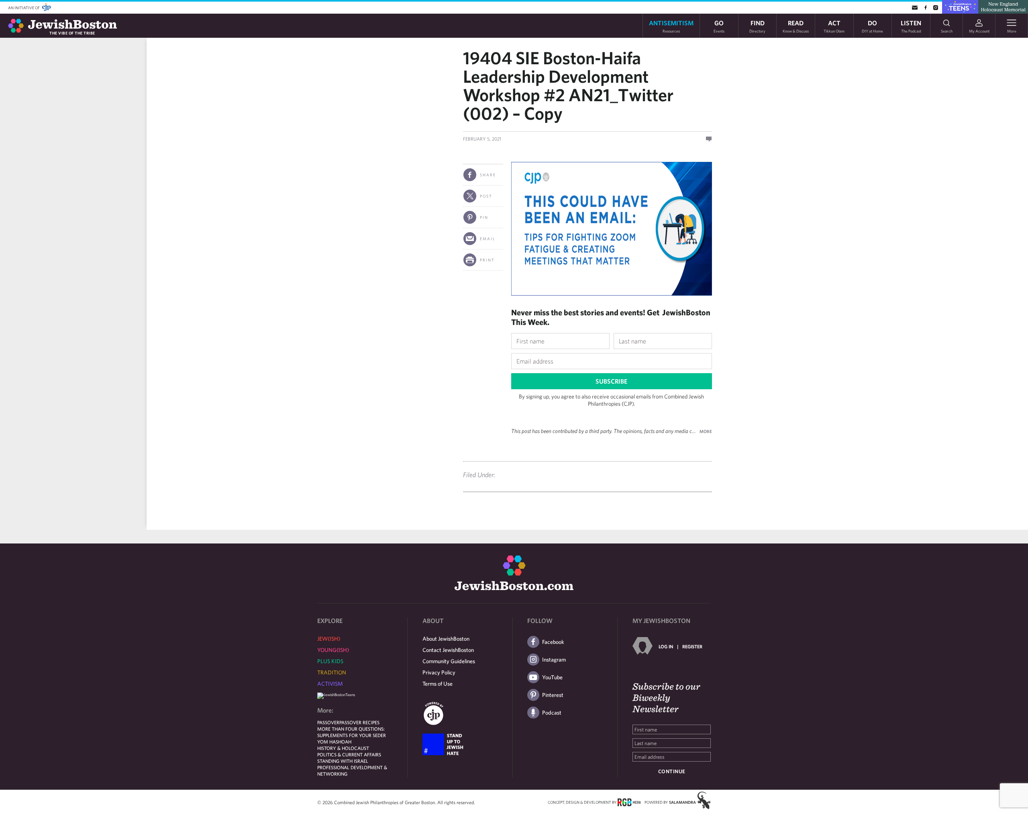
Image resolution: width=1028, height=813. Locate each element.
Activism (330, 683)
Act (834, 26)
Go (719, 26)
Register (692, 646)
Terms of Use (437, 683)
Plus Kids (330, 661)
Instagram (554, 659)
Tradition (331, 672)
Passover (328, 722)
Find (757, 26)
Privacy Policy (438, 672)
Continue (671, 771)
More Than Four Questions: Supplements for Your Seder (351, 732)
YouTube (552, 677)
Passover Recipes (359, 722)
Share (488, 174)
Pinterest (552, 695)
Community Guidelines (448, 661)
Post (486, 196)
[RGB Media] (629, 802)
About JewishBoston (445, 638)
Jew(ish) (328, 638)
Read (796, 26)
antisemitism (671, 26)
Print (487, 259)
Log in (666, 646)
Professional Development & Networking (352, 770)
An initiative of (24, 7)
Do (872, 26)
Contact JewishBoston (448, 650)
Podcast (551, 712)
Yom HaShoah (334, 741)
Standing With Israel (342, 761)
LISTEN (911, 26)
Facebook (553, 642)
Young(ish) (333, 650)
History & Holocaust (343, 748)
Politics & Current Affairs (349, 754)
